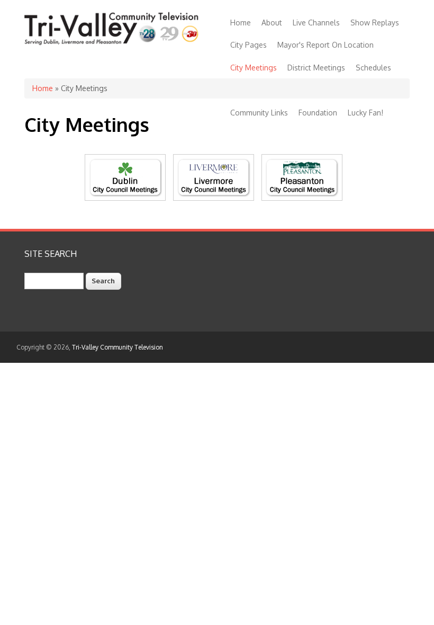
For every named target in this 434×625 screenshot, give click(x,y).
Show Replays (374, 22)
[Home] (112, 43)
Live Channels (316, 22)
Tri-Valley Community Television (117, 347)
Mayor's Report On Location (325, 44)
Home (240, 22)
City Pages (248, 44)
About (271, 22)
